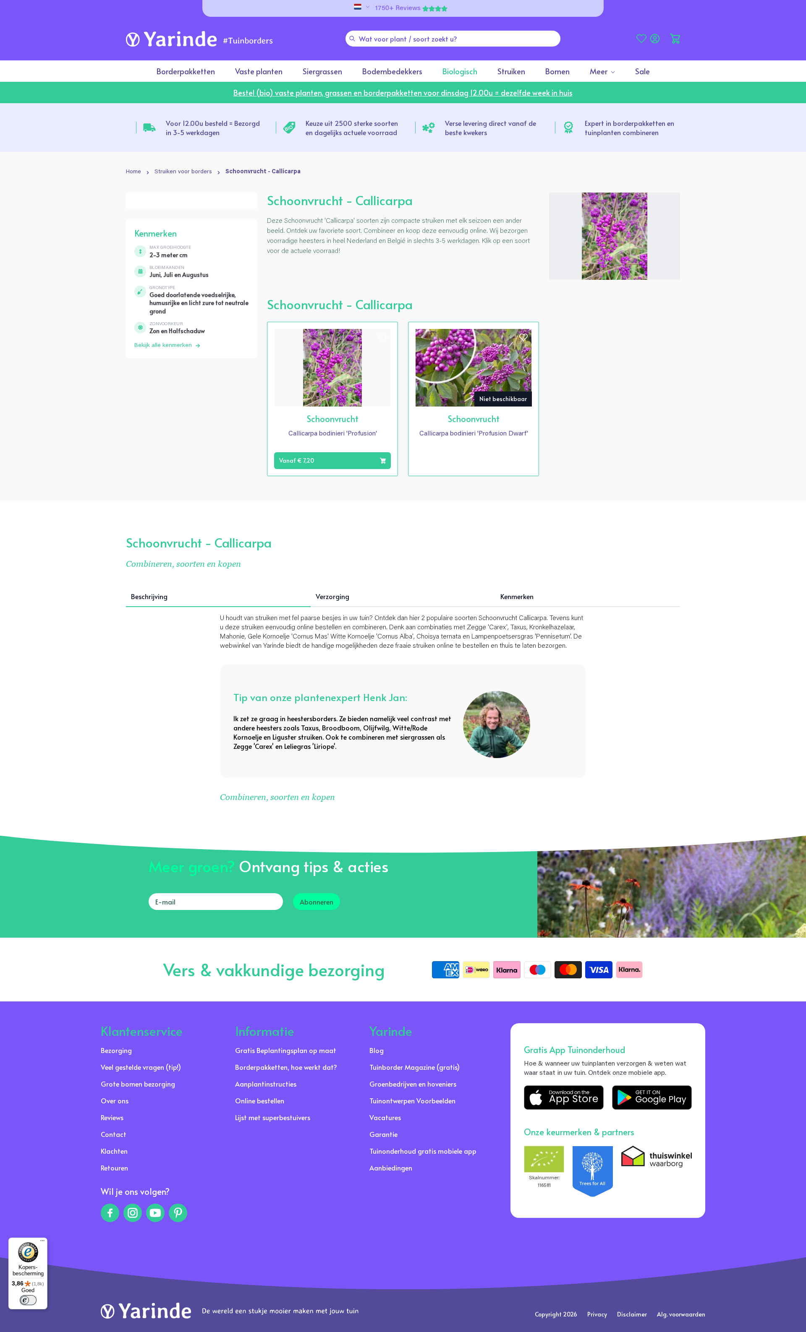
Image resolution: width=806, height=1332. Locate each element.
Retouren (114, 1167)
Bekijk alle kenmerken (163, 346)
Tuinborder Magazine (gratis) (414, 1066)
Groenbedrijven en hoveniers (412, 1083)
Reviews (112, 1117)
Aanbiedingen (390, 1167)
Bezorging (116, 1050)
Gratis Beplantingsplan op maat (285, 1050)
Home (133, 172)
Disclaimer (632, 1314)
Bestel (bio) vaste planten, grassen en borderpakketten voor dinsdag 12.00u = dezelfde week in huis (403, 92)
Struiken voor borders (183, 172)
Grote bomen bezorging (138, 1083)
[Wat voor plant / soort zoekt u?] (352, 39)
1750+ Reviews (398, 8)
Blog (376, 1050)
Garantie (383, 1134)
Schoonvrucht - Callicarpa (263, 172)
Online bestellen (259, 1100)
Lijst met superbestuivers (272, 1117)
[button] (675, 38)
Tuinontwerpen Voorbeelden (412, 1100)
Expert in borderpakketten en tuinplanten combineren (629, 127)
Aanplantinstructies (265, 1083)
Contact (113, 1134)
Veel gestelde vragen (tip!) (141, 1066)
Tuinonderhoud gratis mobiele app (422, 1150)
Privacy (597, 1314)
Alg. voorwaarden (681, 1314)
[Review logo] (593, 1171)
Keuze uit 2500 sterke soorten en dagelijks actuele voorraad (352, 127)
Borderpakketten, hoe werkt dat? (286, 1066)
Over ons (114, 1100)
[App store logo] (564, 1097)
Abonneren (316, 901)
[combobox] (452, 39)
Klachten (114, 1150)
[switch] (28, 1300)
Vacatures (385, 1117)
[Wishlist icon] (382, 337)
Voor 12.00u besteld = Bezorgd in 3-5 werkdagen (213, 127)
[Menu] (42, 1243)
